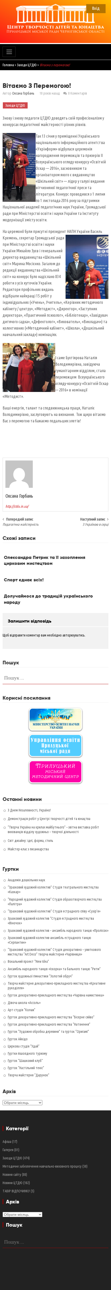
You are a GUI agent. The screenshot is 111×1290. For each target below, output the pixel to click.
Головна (8, 65)
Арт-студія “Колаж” (21, 1010)
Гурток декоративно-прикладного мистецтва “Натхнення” (49, 1024)
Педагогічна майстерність (20, 524)
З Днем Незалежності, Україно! (29, 810)
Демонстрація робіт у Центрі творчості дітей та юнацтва (49, 819)
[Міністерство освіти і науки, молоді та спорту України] (55, 719)
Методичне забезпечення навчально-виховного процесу (42, 1166)
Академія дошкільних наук (26, 880)
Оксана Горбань (23, 93)
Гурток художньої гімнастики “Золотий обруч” (40, 976)
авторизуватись (73, 635)
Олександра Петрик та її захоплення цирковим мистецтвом (44, 560)
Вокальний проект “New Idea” (28, 961)
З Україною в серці (95, 524)
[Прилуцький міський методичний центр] (55, 771)
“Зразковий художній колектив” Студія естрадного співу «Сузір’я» (54, 911)
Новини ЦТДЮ (12, 1183)
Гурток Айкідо (18, 1039)
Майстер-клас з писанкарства (28, 849)
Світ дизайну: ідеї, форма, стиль (30, 841)
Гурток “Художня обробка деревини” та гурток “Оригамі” (48, 1031)
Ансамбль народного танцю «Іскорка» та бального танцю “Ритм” (54, 969)
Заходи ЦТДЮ (27, 65)
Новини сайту (12, 1174)
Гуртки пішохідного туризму (27, 1053)
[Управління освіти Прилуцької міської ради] (55, 745)
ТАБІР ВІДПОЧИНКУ (16, 1191)
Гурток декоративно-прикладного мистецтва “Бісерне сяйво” (51, 1017)
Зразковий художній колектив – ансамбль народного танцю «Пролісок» (58, 930)
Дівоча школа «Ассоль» (24, 1003)
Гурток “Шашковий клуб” (25, 1061)
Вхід (96, 8)
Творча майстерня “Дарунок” (28, 1075)
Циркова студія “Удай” (23, 1046)
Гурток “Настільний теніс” (26, 1068)
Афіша (7, 1142)
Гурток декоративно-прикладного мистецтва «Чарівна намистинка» (56, 995)
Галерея (8, 1150)
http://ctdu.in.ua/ (16, 506)
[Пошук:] (55, 677)
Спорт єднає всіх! (24, 580)
